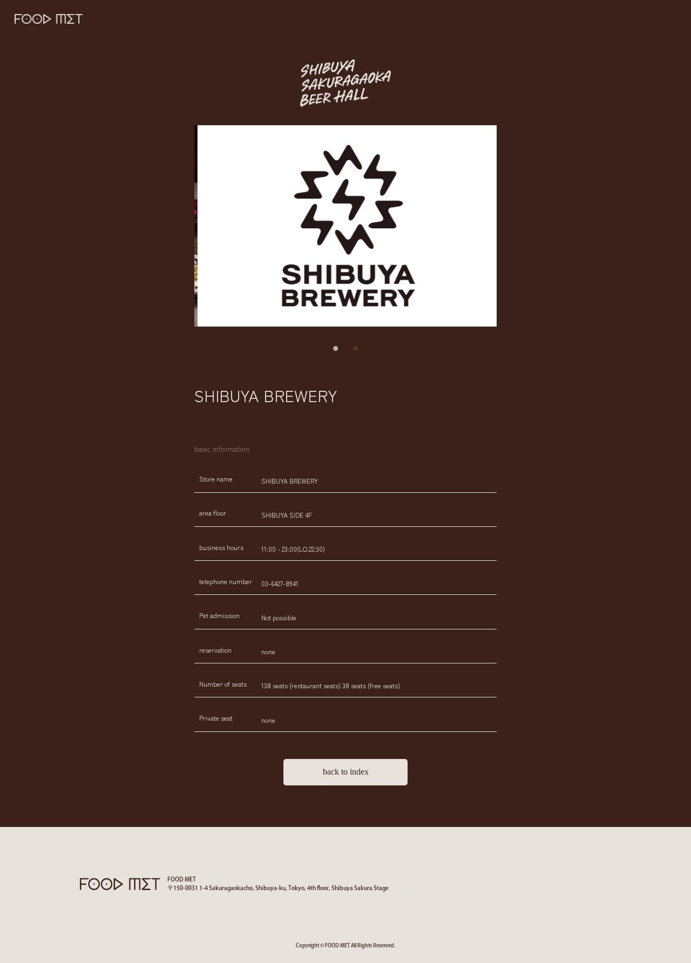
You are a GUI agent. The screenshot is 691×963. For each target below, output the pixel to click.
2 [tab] (355, 348)
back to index (346, 771)
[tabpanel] (345, 226)
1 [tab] (335, 348)
